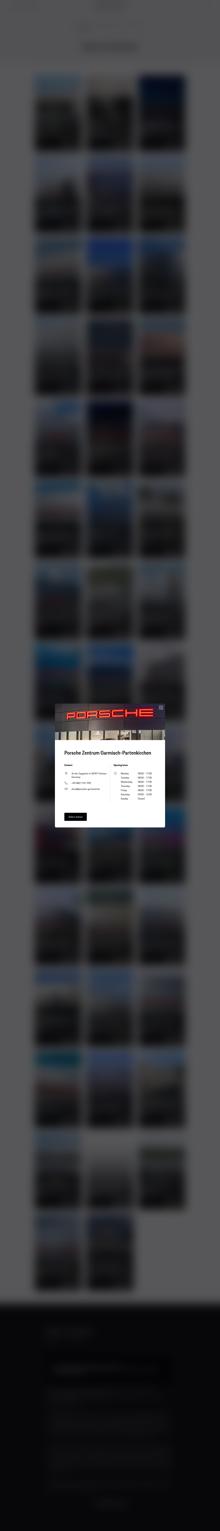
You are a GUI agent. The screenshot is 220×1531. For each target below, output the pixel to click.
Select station (76, 817)
